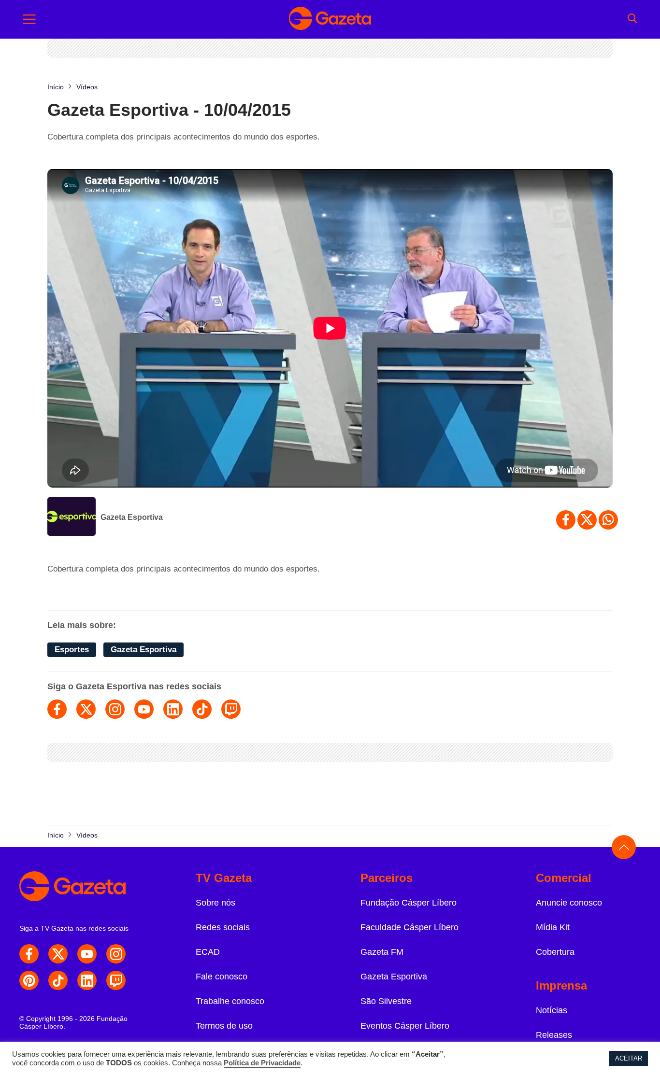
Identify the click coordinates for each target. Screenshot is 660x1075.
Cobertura (555, 952)
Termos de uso (224, 1026)
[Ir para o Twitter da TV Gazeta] (58, 953)
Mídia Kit (553, 927)
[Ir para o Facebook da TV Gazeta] (29, 953)
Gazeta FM (381, 952)
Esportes (72, 649)
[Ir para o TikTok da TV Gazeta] (58, 980)
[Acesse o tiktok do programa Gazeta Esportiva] (202, 709)
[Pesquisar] (632, 19)
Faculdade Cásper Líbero (409, 927)
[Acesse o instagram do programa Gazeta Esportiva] (115, 709)
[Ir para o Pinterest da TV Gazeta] (29, 980)
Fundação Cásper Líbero (408, 902)
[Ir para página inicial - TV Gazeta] (330, 19)
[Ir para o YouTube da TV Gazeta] (87, 953)
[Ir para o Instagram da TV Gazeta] (116, 953)
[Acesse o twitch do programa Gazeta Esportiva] (231, 709)
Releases (554, 1035)
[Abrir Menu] (29, 19)
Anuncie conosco (569, 902)
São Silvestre (386, 1001)
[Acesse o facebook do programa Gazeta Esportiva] (57, 709)
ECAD (208, 952)
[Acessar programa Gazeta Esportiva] (71, 517)
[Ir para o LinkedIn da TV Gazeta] (87, 980)
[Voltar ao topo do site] (624, 847)
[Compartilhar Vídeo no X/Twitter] (587, 520)
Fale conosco (221, 976)
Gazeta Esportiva (131, 517)
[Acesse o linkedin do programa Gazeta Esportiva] (173, 709)
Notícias (551, 1010)
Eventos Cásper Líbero (404, 1026)
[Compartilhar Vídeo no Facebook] (565, 520)
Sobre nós (215, 902)
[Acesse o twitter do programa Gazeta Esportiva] (86, 709)
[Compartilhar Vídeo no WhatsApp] (608, 520)
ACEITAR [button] (628, 1058)
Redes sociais (223, 927)
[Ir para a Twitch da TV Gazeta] (116, 980)
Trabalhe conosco (230, 1001)
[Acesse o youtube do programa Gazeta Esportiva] (144, 709)
